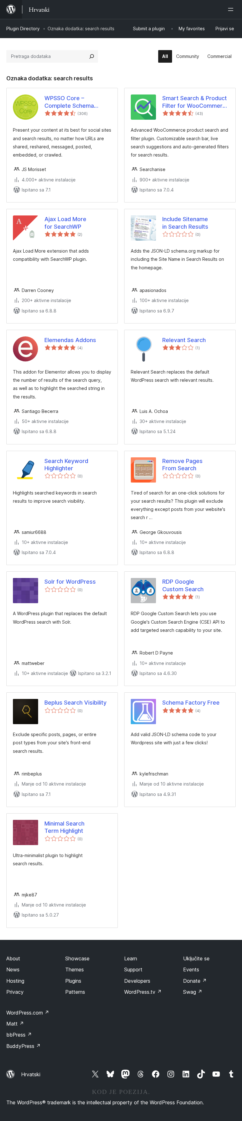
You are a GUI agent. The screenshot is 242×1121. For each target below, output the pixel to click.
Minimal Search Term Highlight (64, 827)
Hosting (15, 981)
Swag (192, 992)
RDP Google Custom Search (183, 585)
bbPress (19, 1035)
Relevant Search (184, 340)
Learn (130, 958)
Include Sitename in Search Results (185, 223)
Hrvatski (30, 1074)
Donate (195, 981)
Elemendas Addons (70, 340)
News (13, 969)
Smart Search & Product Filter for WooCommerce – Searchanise (195, 102)
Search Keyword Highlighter (66, 465)
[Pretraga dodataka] (91, 56)
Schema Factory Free (191, 702)
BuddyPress (23, 1046)
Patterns (75, 992)
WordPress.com (27, 1012)
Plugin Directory (23, 28)
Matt (15, 1024)
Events (191, 969)
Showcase (77, 958)
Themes (74, 969)
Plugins (73, 981)
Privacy (15, 992)
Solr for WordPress (70, 581)
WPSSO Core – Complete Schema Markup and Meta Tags (75, 102)
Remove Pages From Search (182, 465)
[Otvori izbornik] (232, 9)
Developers (137, 981)
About (13, 958)
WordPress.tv (143, 992)
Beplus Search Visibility (75, 702)
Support (133, 969)
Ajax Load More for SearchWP (65, 223)
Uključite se (196, 958)
